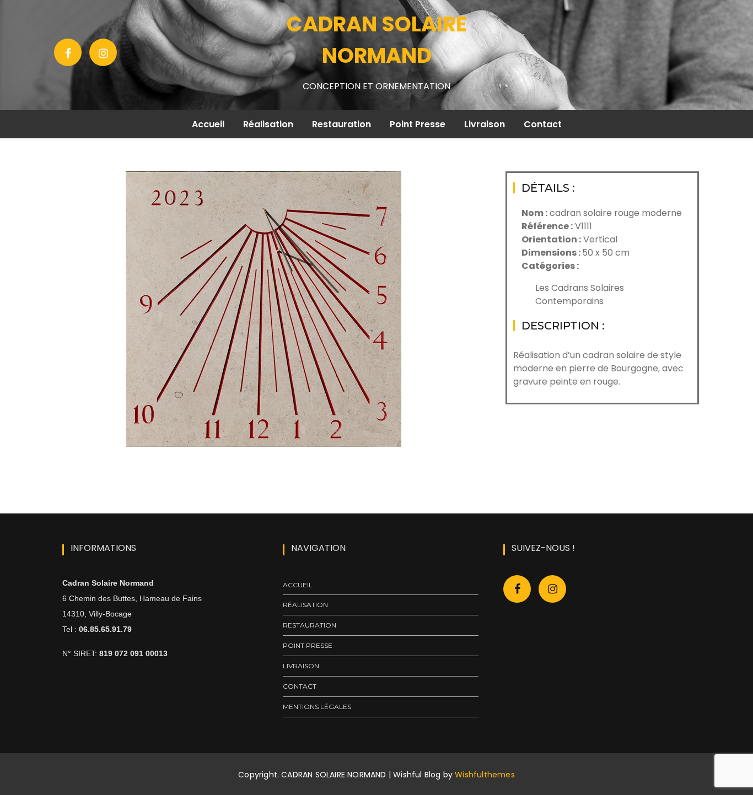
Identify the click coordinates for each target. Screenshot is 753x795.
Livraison (484, 124)
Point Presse (417, 124)
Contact (543, 124)
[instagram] (552, 589)
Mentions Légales (317, 706)
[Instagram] (103, 52)
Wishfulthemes (485, 774)
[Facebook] (68, 52)
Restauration (341, 124)
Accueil (208, 124)
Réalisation (268, 124)
